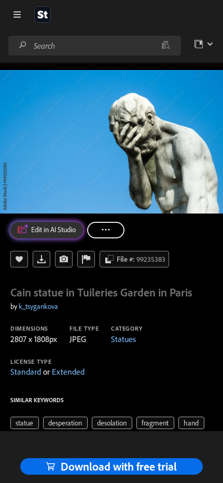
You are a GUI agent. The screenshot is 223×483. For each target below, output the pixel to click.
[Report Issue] (86, 259)
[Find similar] (165, 45)
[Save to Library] (19, 259)
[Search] (23, 45)
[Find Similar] (64, 259)
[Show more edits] (105, 230)
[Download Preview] (41, 259)
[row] (24, 423)
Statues (123, 339)
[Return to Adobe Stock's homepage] (42, 14)
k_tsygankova (38, 306)
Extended (68, 371)
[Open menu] (17, 14)
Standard (25, 371)
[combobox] (94, 45)
